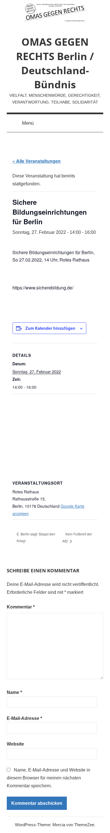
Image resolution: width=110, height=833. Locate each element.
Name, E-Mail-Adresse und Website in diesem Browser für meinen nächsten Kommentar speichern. (48, 778)
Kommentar (21, 607)
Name (14, 692)
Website (15, 744)
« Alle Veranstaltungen (36, 161)
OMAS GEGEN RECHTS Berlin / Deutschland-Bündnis (55, 63)
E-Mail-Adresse (24, 718)
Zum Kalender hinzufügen (50, 328)
